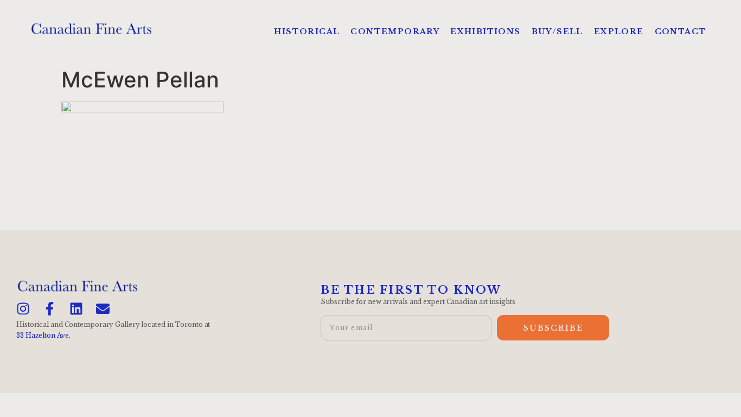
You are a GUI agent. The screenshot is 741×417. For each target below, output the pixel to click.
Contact (680, 31)
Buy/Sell (557, 31)
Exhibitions (485, 31)
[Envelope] (103, 308)
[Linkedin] (76, 308)
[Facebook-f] (49, 308)
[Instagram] (23, 308)
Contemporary (394, 31)
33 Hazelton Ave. (43, 335)
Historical (307, 31)
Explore (619, 31)
